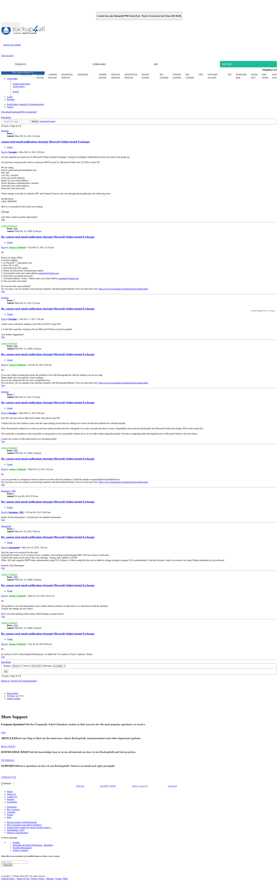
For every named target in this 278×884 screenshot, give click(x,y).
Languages (12, 802)
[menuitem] (19, 86)
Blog (9, 817)
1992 (15, 228)
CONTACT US (8, 777)
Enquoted (172, 786)
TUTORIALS (7, 760)
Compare (11, 812)
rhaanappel (6, 526)
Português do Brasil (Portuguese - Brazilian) (33, 845)
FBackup (80, 786)
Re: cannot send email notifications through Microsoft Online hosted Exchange (47, 236)
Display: (7, 666)
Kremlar (5, 131)
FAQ (3, 732)
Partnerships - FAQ (16, 830)
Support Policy (8, 878)
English (16, 842)
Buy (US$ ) (10, 25)
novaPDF (104, 786)
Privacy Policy (38, 878)
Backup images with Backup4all (22, 822)
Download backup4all (11, 112)
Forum (10, 814)
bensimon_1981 (8, 491)
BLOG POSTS (8, 746)
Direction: (48, 666)
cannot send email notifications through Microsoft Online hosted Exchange (45, 141)
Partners (10, 799)
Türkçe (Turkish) (20, 850)
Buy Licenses (13, 809)
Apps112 (143, 786)
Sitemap (50, 878)
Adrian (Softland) (9, 226)
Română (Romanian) (22, 847)
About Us (11, 794)
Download (12, 807)
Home (10, 791)
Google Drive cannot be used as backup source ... (29, 827)
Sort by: (27, 666)
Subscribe (7, 865)
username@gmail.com (48, 273)
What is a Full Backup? (17, 832)
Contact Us (12, 797)
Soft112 (135, 786)
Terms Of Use (23, 878)
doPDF (112, 786)
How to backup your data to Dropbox (24, 825)
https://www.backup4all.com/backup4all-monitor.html (123, 289)
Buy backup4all (29, 112)
